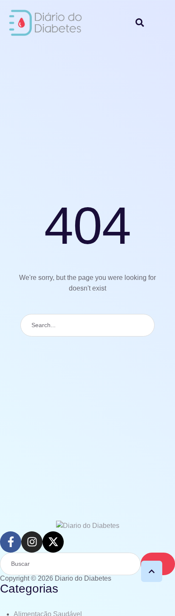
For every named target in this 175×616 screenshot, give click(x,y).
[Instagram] (31, 542)
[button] (151, 571)
